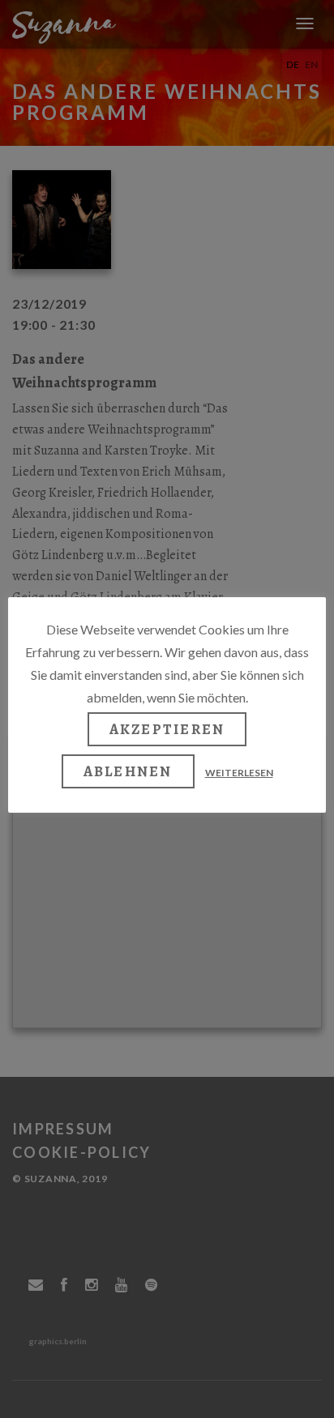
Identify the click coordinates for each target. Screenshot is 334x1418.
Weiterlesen (239, 773)
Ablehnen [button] (128, 771)
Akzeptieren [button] (167, 729)
